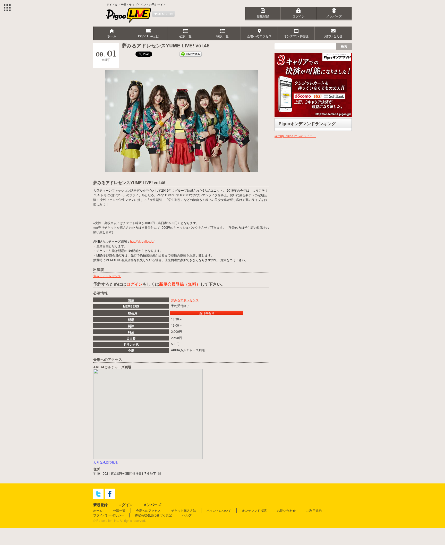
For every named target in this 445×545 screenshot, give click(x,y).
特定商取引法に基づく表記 (153, 515)
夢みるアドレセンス (185, 300)
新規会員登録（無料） (179, 284)
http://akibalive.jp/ (142, 241)
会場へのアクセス (148, 510)
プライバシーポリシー (108, 515)
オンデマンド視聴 (254, 510)
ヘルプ (187, 515)
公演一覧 (119, 510)
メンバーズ (334, 16)
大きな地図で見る (105, 462)
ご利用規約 (314, 510)
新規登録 (263, 16)
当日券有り (207, 313)
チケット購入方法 (183, 510)
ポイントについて (219, 510)
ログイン (298, 16)
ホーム (97, 510)
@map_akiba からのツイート (295, 135)
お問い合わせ (286, 510)
